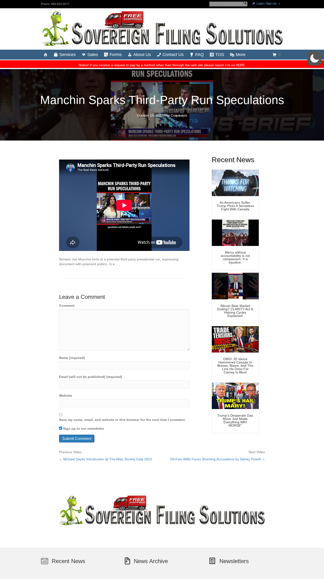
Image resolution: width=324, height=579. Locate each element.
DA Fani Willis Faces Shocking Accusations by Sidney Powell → (217, 459)
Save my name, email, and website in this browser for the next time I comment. (122, 420)
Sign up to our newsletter (83, 428)
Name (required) (72, 358)
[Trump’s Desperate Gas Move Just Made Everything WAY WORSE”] (235, 395)
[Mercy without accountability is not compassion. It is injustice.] (235, 232)
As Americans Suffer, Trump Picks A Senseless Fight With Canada (235, 206)
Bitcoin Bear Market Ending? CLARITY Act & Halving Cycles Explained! (235, 311)
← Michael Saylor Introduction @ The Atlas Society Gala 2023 (105, 459)
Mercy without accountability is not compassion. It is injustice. (235, 257)
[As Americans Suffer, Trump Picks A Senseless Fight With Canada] (235, 182)
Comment (66, 305)
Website (65, 395)
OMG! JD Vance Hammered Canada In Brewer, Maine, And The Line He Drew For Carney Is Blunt (235, 365)
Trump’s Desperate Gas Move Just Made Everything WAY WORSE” (235, 420)
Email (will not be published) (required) (90, 377)
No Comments (176, 115)
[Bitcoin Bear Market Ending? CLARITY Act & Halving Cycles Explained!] (235, 286)
